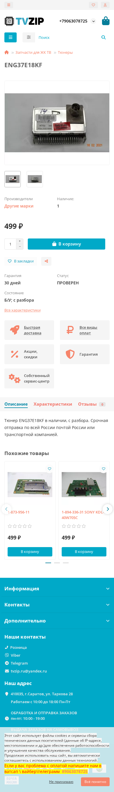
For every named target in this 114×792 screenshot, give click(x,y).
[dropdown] (8, 5)
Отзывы (90, 404)
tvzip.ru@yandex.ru (29, 671)
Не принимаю (61, 781)
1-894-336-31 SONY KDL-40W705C (83, 514)
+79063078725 (73, 21)
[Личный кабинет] (105, 5)
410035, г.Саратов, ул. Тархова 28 (42, 693)
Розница (18, 647)
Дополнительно (25, 620)
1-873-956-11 (19, 512)
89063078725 (75, 771)
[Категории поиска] (29, 37)
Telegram (19, 663)
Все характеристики (22, 310)
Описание (16, 404)
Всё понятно (95, 781)
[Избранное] (93, 5)
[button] (6, 509)
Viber (15, 655)
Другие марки (18, 206)
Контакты (17, 604)
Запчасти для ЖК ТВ (33, 52)
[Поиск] (103, 37)
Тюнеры (65, 52)
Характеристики (53, 404)
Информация (21, 588)
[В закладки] (49, 468)
